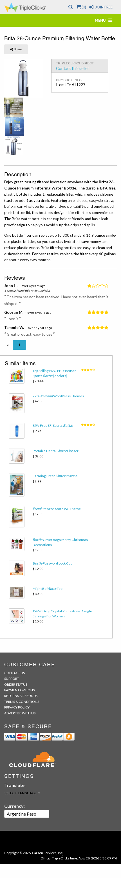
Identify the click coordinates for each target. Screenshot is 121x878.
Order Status (15, 684)
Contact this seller (72, 68)
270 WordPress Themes (58, 396)
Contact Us (14, 673)
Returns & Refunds (20, 696)
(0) (84, 7)
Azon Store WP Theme (57, 509)
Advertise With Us (19, 713)
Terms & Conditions (21, 701)
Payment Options (19, 690)
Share (17, 49)
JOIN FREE (104, 7)
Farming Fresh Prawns (55, 476)
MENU (101, 20)
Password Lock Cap (52, 563)
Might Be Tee (47, 588)
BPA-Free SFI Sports (53, 425)
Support (11, 678)
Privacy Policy (17, 707)
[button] (8, 345)
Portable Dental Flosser (56, 451)
